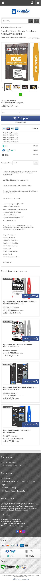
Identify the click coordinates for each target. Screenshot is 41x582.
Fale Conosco (7, 478)
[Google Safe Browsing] (21, 567)
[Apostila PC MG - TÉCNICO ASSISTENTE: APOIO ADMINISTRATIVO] (20, 296)
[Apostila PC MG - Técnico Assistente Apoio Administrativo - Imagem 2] (16, 87)
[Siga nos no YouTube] (20, 531)
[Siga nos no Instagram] (23, 531)
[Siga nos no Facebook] (17, 531)
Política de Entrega (9, 488)
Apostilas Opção (36, 38)
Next (38, 86)
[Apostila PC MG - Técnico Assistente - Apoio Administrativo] (20, 339)
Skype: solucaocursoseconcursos (13, 524)
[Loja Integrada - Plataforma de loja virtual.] (21, 579)
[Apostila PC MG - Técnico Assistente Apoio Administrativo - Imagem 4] (33, 87)
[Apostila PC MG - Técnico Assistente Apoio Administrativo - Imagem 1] (8, 87)
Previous (2, 87)
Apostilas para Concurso (14, 27)
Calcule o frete (6, 163)
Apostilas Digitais (9, 462)
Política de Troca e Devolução (13, 491)
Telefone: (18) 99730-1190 (11, 519)
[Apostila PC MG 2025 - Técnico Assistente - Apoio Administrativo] (20, 382)
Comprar (22, 118)
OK (36, 163)
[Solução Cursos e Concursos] (20, 11)
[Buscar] (30, 21)
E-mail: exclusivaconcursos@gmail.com (16, 526)
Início (4, 27)
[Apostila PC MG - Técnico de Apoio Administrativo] (20, 425)
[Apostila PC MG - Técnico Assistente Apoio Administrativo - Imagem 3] (25, 87)
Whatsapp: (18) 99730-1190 (11, 521)
